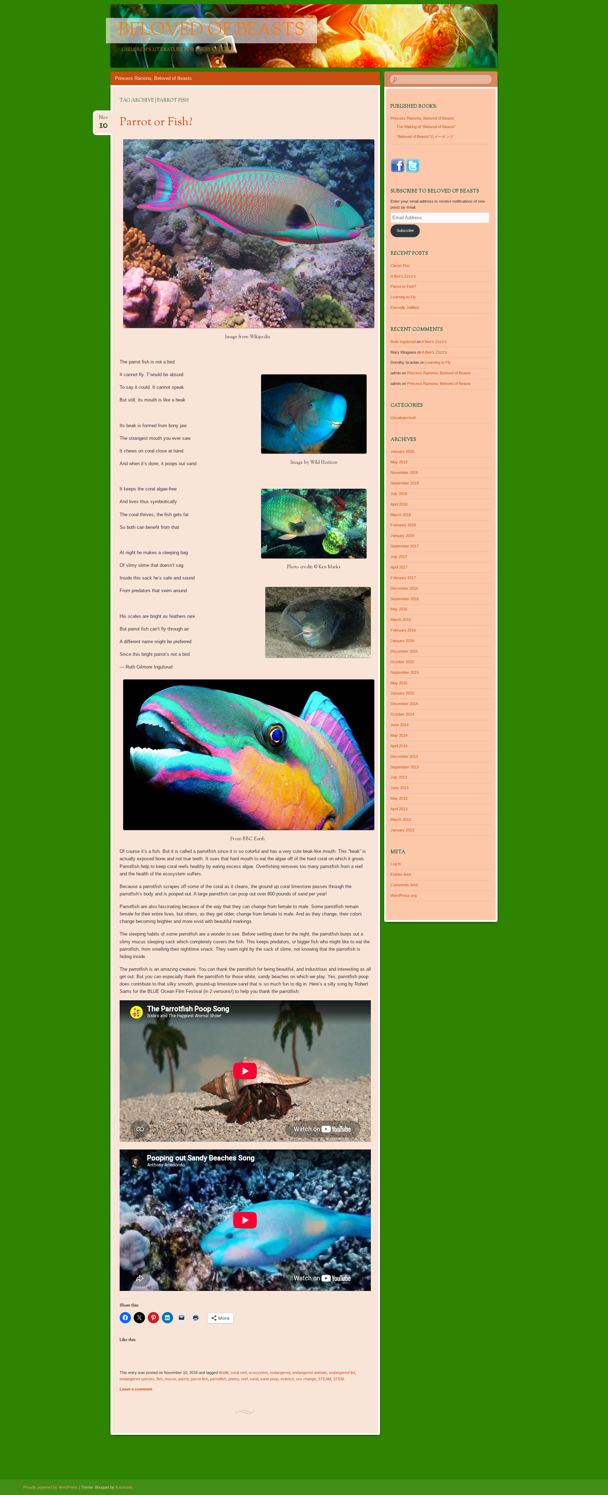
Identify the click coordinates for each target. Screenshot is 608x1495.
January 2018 (402, 535)
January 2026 (402, 451)
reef (244, 1379)
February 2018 (403, 525)
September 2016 (405, 599)
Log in (396, 864)
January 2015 (402, 693)
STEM (338, 1379)
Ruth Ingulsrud (403, 342)
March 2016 (401, 619)
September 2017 (405, 546)
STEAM (324, 1379)
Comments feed (404, 885)
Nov (103, 120)
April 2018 (399, 504)
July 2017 (399, 557)
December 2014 (404, 704)
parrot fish (199, 1379)
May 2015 (399, 683)
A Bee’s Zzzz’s (403, 276)
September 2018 (405, 483)
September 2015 (405, 672)
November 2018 (404, 472)
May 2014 (399, 735)
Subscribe (405, 230)
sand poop (269, 1379)
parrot (183, 1379)
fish (160, 1379)
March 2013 (401, 819)
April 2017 (399, 567)
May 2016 (399, 609)
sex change (306, 1379)
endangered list (342, 1372)
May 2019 (399, 462)
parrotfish (218, 1379)
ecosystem (258, 1372)
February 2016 (403, 630)
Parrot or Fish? (156, 122)
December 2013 (404, 756)
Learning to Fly (403, 297)
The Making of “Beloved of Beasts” (426, 127)
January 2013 (402, 830)
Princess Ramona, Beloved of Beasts (153, 78)
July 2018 (399, 494)
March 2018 (401, 515)
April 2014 (399, 746)
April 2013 (399, 809)
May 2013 (399, 798)
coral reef (238, 1372)
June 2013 (399, 788)
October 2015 (402, 662)
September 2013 (405, 767)
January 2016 (402, 641)
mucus (170, 1379)
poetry (233, 1379)
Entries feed (401, 874)
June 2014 (399, 725)
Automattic (124, 1487)
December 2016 (404, 588)
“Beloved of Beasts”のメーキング (425, 136)
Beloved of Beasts (211, 30)
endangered (280, 1372)
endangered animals (309, 1372)
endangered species (137, 1379)
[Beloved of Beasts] (353, 36)
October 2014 (402, 714)
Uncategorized (403, 418)
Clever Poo (400, 266)
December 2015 (404, 651)
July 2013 (399, 777)
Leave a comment (136, 1389)
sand (254, 1379)
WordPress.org (404, 895)
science (287, 1379)
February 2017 (403, 578)
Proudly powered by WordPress (50, 1487)
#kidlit (223, 1372)
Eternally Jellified (405, 307)
